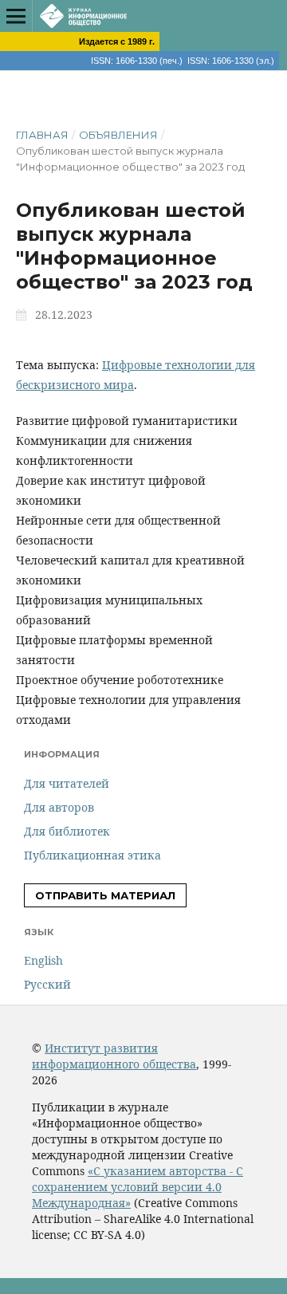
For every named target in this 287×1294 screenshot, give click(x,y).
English (43, 960)
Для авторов (59, 807)
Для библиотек (67, 831)
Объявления (118, 134)
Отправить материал (105, 895)
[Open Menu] (16, 16)
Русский (47, 984)
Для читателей (66, 783)
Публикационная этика (92, 855)
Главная (42, 134)
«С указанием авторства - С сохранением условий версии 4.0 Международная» (137, 1186)
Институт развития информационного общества (114, 1056)
